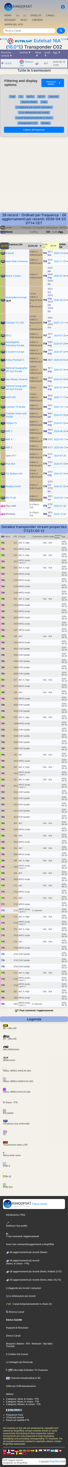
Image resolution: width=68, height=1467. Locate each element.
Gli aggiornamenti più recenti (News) (28, 1252)
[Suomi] (56, 1450)
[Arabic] (60, 1450)
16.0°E (14, 47)
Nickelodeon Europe (16, 297)
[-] (25, 15)
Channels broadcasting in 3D (25, 1378)
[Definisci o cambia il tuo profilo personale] (63, 7)
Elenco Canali (13, 1335)
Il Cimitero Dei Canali (17, 1354)
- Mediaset (35, 1343)
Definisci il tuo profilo (16, 1226)
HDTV (30, 96)
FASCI (24, 20)
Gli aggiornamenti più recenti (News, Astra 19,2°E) (35, 1280)
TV (20, 96)
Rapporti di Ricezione (17, 1327)
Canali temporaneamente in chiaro (34, 118)
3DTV (41, 96)
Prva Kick (10, 463)
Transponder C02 (28, 123)
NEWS (8, 15)
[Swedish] (20, 1450)
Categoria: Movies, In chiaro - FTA (23, 1404)
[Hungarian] (20, 1453)
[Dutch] (12, 1450)
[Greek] (52, 1450)
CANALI (50, 15)
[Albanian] (24, 1453)
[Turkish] (4, 1453)
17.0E (4, 39)
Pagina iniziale (39, 1204)
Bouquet (10, 1343)
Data (44, 102)
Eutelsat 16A (47, 40)
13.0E (64, 39)
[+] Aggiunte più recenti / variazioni (34, 107)
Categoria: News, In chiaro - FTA (22, 1401)
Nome (9, 231)
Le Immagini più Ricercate (19, 1362)
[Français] (8, 1450)
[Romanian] (16, 1453)
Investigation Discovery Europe (15, 343)
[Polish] (40, 1450)
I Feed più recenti (15, 1417)
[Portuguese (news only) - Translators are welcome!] (28, 1450)
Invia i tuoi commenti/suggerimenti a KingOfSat (30, 1244)
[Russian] (8, 1453)
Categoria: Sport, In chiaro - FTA (22, 1399)
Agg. (60, 231)
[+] (17, 15)
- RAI (27, 1343)
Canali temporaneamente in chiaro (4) (32, 1304)
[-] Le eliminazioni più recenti (34, 112)
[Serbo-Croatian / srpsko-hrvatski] (12, 1453)
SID (48, 231)
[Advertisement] (34, 176)
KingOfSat (54, 1461)
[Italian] (36, 1450)
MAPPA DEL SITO (14, 24)
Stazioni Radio (29, 102)
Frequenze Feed (14, 1415)
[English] (4, 1450)
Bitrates (45, 123)
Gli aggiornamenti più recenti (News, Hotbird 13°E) (35, 1271)
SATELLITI (35, 15)
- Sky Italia (46, 1343)
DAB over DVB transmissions (21, 1386)
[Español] (32, 1450)
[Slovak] (48, 1450)
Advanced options (53, 83)
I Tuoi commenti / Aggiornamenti (36, 1010)
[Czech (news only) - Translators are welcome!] (44, 1450)
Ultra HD (53, 96)
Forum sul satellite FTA (17, 1420)
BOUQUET (10, 20)
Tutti (12, 96)
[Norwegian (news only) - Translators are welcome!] (24, 1450)
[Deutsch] (16, 1450)
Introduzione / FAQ (15, 1215)
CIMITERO (37, 20)
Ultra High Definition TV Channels (30, 1370)
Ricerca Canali (16, 1312)
